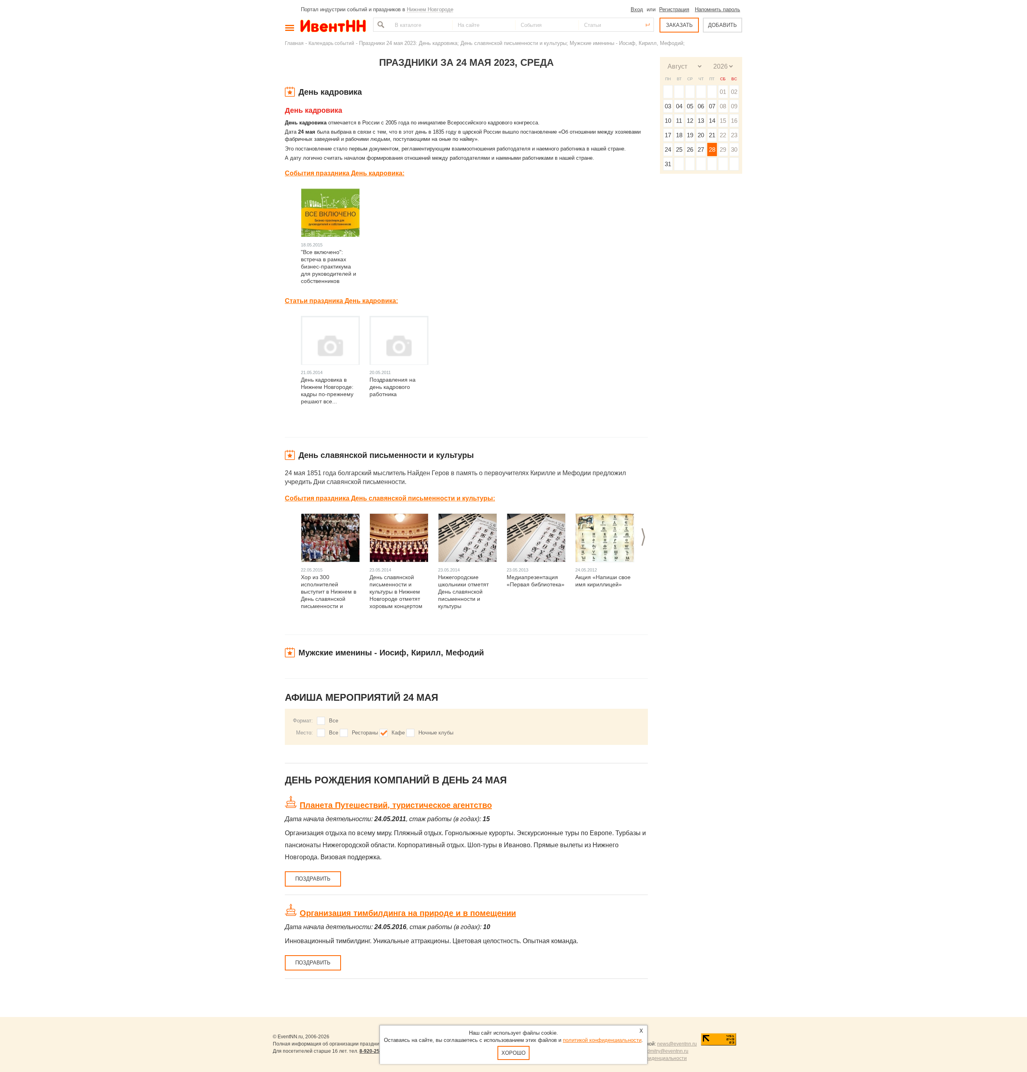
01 (723, 91)
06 (701, 106)
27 (701, 149)
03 (668, 106)
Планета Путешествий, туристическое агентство (396, 805)
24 (668, 149)
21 (712, 135)
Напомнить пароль (717, 9)
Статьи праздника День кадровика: (341, 300)
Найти (379, 24)
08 (723, 106)
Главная (294, 43)
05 (690, 106)
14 (712, 120)
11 (679, 120)
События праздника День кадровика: (344, 173)
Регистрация (674, 9)
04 (679, 106)
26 (690, 149)
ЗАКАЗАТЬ (679, 25)
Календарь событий (331, 43)
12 (690, 120)
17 (668, 135)
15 (723, 120)
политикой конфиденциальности (602, 1040)
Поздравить (313, 879)
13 (701, 120)
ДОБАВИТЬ (722, 25)
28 (712, 149)
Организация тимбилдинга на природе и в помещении (408, 913)
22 (723, 135)
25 (679, 149)
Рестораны (365, 733)
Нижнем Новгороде (430, 9)
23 (734, 135)
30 (734, 149)
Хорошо (513, 1053)
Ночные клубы (435, 733)
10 (668, 120)
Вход (637, 9)
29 (723, 149)
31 (668, 164)
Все (333, 721)
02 (734, 91)
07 (712, 106)
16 (734, 120)
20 (701, 135)
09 (734, 106)
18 (679, 135)
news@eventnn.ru (677, 1044)
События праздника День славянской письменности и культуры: (390, 498)
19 (690, 135)
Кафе (398, 733)
